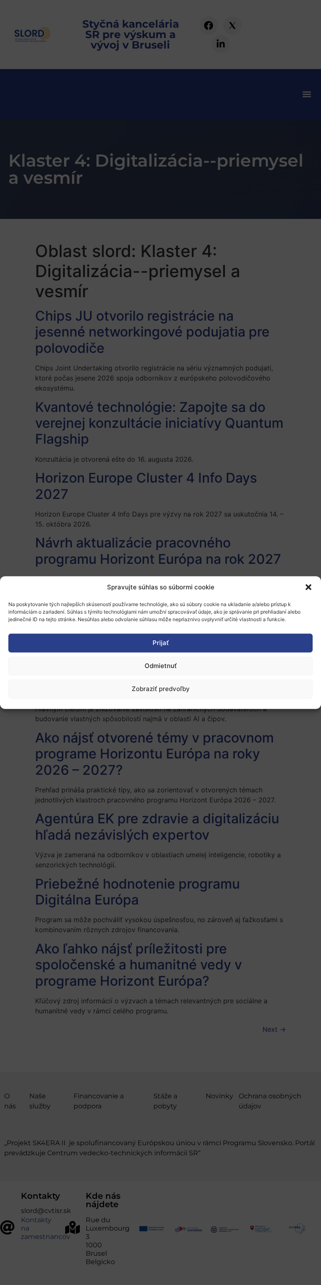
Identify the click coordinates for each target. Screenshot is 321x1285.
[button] (308, 587)
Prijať (161, 643)
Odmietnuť (161, 666)
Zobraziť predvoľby (161, 689)
